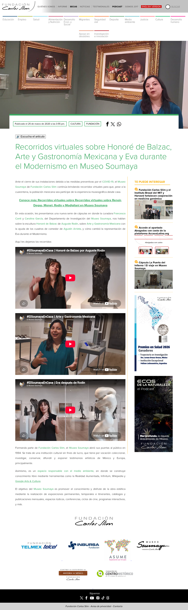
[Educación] (10, 14)
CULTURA (75, 123)
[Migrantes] (86, 14)
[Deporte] (117, 14)
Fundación (92, 123)
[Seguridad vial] (101, 14)
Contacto (117, 606)
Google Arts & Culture (28, 481)
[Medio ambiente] (132, 14)
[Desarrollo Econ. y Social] (71, 14)
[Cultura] (162, 14)
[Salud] (40, 14)
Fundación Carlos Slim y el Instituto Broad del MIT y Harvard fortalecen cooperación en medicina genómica (153, 194)
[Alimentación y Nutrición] (55, 14)
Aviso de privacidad (101, 606)
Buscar (175, 6)
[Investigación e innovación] (101, 29)
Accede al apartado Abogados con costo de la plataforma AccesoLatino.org (152, 230)
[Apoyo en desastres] (86, 29)
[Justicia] (147, 14)
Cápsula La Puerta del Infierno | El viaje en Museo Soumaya (151, 265)
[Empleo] (25, 14)
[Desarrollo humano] (178, 14)
